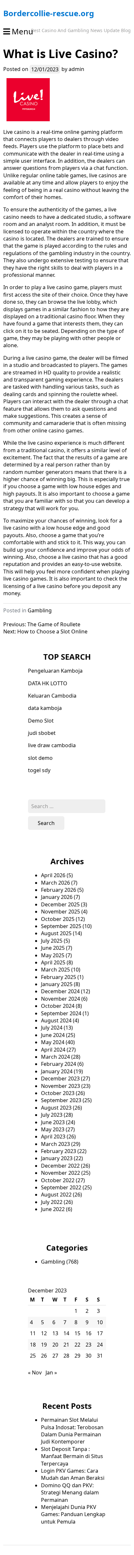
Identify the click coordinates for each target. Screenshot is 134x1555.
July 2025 (51, 940)
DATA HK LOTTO (47, 683)
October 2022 (57, 1180)
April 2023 (53, 1136)
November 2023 (60, 1086)
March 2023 (55, 1144)
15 (77, 1333)
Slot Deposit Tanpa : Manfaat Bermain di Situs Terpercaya (72, 1456)
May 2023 (52, 1129)
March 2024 (55, 1056)
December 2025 (60, 904)
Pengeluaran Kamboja (55, 670)
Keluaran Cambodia (52, 695)
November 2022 (60, 1172)
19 (44, 1344)
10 (100, 1322)
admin (76, 69)
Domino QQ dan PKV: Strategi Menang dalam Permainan (70, 1492)
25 (33, 1355)
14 (66, 1333)
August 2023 (56, 1107)
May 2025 (52, 955)
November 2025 (60, 911)
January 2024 (57, 1071)
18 (33, 1344)
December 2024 (60, 991)
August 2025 (56, 933)
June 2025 (53, 947)
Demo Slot (41, 720)
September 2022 (61, 1187)
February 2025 (58, 977)
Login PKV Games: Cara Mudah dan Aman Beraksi (72, 1474)
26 (44, 1355)
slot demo (40, 757)
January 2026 (57, 897)
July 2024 (51, 1027)
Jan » (51, 1372)
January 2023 (57, 1158)
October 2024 (57, 1005)
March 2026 (55, 882)
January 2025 (57, 984)
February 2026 (58, 889)
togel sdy (39, 770)
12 (44, 1333)
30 (88, 1355)
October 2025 (57, 919)
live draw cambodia (52, 745)
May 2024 (52, 1042)
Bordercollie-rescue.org (48, 13)
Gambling (40, 610)
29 (77, 1355)
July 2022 (51, 1202)
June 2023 (53, 1122)
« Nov (35, 1372)
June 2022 (53, 1209)
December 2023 (60, 1078)
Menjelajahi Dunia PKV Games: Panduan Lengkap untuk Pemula (73, 1514)
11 (33, 1333)
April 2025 (53, 962)
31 (100, 1355)
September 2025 (61, 926)
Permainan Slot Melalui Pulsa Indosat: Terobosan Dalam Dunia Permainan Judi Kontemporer (72, 1430)
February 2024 (58, 1063)
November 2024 (60, 998)
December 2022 (60, 1165)
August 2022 (56, 1194)
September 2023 (61, 1100)
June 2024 (53, 1035)
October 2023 (57, 1093)
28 (66, 1355)
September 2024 (61, 1013)
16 (88, 1333)
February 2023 (58, 1151)
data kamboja (45, 708)
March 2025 (55, 969)
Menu (22, 31)
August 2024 (56, 1020)
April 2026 (53, 875)
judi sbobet (42, 732)
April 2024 (53, 1049)
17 (100, 1333)
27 (55, 1355)
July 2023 (51, 1114)
